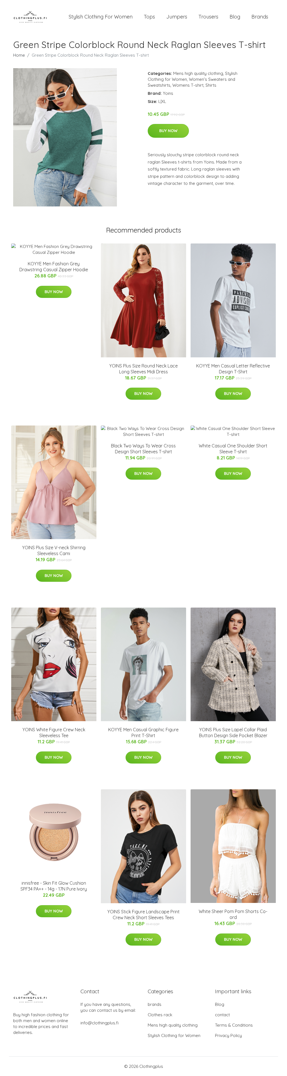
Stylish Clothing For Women (101, 16)
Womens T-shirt (187, 85)
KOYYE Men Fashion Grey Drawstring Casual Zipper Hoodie (53, 266)
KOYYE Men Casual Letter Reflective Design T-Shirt (233, 368)
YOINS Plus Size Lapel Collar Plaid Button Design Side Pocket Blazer (233, 732)
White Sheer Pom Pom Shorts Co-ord (233, 914)
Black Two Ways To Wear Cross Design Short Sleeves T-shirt (143, 448)
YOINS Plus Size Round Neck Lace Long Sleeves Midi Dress (143, 368)
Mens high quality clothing (198, 73)
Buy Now (168, 130)
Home (19, 55)
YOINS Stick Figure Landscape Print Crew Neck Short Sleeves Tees (143, 914)
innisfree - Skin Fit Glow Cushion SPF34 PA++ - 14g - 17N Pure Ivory (53, 886)
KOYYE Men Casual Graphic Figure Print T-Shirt (143, 732)
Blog (235, 16)
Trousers (208, 16)
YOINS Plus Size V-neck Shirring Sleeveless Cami (53, 550)
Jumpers (176, 16)
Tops (149, 16)
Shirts (210, 85)
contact (222, 1014)
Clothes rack (160, 1014)
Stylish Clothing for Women (174, 1035)
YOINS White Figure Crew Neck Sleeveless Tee (53, 732)
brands (154, 1004)
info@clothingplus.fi (99, 1023)
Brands (259, 16)
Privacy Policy (228, 1035)
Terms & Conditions (234, 1025)
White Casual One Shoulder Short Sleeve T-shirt (233, 448)
